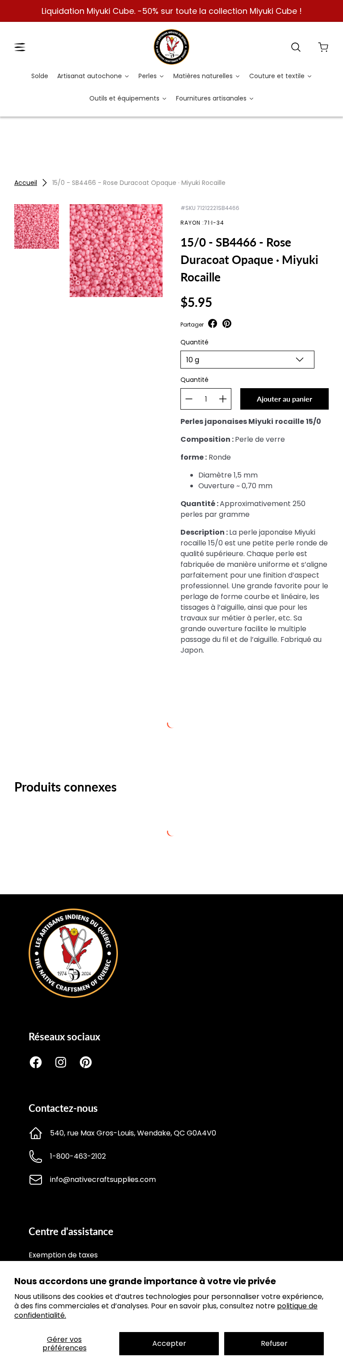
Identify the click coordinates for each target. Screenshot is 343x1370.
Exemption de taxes (63, 1255)
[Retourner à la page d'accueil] (73, 995)
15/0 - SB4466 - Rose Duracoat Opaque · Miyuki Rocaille (139, 182)
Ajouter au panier (284, 398)
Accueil (25, 182)
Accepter (169, 1343)
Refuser (274, 1343)
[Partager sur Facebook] (212, 324)
